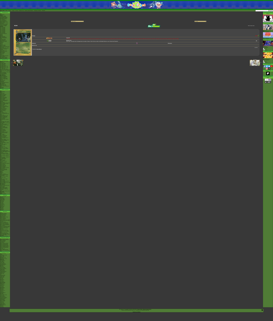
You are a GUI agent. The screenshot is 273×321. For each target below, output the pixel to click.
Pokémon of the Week (3, 41)
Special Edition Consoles (3, 187)
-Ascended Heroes (3, 263)
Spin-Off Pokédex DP (3, 37)
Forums (9, 10)
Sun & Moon (2, 112)
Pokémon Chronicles (3, 72)
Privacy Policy (139, 309)
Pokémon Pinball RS (3, 166)
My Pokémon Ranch (3, 158)
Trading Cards (5, 252)
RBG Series (2, 200)
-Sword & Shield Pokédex (4, 21)
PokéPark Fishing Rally (3, 169)
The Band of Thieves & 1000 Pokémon (4, 125)
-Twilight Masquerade (3, 271)
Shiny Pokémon (2, 74)
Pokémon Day (2, 50)
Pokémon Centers (2, 45)
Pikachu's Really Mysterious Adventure (4, 247)
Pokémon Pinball (2, 180)
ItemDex (1, 34)
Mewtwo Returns (2, 216)
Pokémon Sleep (2, 99)
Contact (13, 10)
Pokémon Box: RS (3, 165)
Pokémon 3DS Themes (3, 188)
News (1, 13)
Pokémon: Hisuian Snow (3, 78)
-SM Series (1, 277)
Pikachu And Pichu (3, 240)
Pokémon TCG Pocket (3, 100)
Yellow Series (2, 201)
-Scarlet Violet (2, 276)
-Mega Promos (2, 283)
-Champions (2, 42)
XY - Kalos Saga (2, 68)
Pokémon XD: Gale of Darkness (5, 163)
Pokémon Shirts (2, 52)
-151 (0, 274)
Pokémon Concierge (3, 84)
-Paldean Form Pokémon (3, 58)
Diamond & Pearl (2, 146)
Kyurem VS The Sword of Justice (5, 226)
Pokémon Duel (2, 131)
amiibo (1, 190)
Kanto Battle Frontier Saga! (4, 66)
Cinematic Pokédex (3, 39)
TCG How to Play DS (3, 144)
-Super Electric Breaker (3, 297)
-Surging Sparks (2, 269)
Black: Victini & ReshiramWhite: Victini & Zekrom (5, 225)
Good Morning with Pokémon (4, 82)
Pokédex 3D (2, 141)
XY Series (1, 208)
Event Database (2, 56)
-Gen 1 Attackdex (2, 27)
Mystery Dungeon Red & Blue (4, 167)
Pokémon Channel (2, 164)
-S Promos (1, 306)
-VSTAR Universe (2, 303)
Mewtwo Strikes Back (3, 214)
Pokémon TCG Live (3, 110)
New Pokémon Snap (3, 109)
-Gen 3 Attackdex (2, 28)
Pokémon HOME (2, 104)
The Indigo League (3, 63)
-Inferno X (1, 291)
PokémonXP (2, 47)
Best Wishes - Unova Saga (4, 67)
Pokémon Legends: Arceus (4, 103)
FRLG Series (2, 203)
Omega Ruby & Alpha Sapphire (4, 121)
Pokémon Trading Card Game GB (5, 182)
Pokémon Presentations (3, 51)
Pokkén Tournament (3, 130)
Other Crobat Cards (251, 25)
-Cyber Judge (2, 302)
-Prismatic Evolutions (3, 268)
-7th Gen (1, 44)
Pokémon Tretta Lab (3, 136)
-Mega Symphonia (2, 292)
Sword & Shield (2, 102)
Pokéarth (43, 10)
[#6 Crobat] (23, 55)
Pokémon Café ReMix (3, 97)
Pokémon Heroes (2, 217)
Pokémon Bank (2, 122)
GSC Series (2, 202)
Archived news (2, 14)
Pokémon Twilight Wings (3, 76)
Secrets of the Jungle (3, 234)
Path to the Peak (2, 80)
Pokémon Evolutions (3, 77)
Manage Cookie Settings (147, 309)
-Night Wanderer (2, 299)
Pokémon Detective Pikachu (4, 236)
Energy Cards (2, 256)
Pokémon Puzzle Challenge (4, 174)
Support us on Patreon (136, 311)
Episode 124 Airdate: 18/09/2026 (266, 59)
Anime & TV (5, 59)
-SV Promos (2, 284)
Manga (5, 195)
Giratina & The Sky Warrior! (4, 222)
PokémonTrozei (2, 168)
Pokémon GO (2, 96)
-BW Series (1, 279)
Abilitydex (1, 35)
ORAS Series (2, 209)
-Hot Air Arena (2, 295)
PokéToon (1, 79)
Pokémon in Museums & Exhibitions (3, 49)
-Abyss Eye (1, 288)
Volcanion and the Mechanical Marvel (4, 231)
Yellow (1, 178)
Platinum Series (2, 205)
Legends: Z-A (2, 93)
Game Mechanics (2, 184)
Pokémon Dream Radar (3, 135)
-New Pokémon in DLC (3, 57)
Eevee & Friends (2, 248)
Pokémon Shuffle (2, 126)
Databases (5, 12)
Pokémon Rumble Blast (3, 140)
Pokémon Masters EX (3, 105)
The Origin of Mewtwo (3, 213)
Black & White (2, 134)
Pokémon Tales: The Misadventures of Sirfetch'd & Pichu (4, 86)
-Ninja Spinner (2, 289)
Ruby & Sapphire (2, 160)
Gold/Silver (1, 172)
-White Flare (2, 266)
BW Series (1, 207)
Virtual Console (2, 186)
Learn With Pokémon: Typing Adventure (4, 143)
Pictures (266, 62)
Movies (5, 211)
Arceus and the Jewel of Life (4, 223)
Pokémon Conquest (3, 139)
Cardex (1, 38)
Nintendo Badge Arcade (3, 132)
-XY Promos (2, 286)
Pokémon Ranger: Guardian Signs (4, 148)
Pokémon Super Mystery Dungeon (3, 128)
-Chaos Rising (2, 262)
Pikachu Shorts (5, 237)
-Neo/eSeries (2, 281)
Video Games (5, 89)
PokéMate (1, 171)
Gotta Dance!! (2, 242)
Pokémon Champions (3, 94)
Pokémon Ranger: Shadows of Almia (4, 156)
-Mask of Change (2, 300)
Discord (16, 10)
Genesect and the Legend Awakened (4, 228)
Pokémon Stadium (2, 181)
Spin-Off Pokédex (2, 36)
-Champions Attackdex (3, 33)
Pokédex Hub (21, 10)
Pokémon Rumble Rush (3, 116)
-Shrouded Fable (2, 270)
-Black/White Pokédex (3, 18)
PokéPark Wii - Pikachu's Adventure (4, 152)
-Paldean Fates (2, 272)
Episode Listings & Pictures (4, 61)
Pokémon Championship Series (4, 46)
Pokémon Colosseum (3, 162)
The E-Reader (2, 170)
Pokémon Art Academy (3, 124)
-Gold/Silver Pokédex (3, 16)
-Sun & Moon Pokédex (3, 20)
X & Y (1, 120)
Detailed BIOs (2, 198)
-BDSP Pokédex (2, 22)
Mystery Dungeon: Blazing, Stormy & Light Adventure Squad (5, 151)
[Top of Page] (262, 310)
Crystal (1, 173)
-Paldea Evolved (2, 275)
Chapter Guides (2, 199)
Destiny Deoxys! (2, 219)
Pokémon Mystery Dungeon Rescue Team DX (4, 107)
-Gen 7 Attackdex (2, 31)
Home (6, 10)
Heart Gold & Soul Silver (3, 147)
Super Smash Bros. (3, 183)
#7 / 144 (255, 59)
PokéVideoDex (2, 81)
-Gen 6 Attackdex (2, 30)
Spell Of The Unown (3, 215)
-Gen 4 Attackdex (2, 29)
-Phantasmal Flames (3, 264)
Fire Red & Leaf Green (3, 161)
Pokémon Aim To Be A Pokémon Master (5, 71)
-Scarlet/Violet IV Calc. (3, 40)
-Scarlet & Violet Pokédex (4, 24)
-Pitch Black (2, 261)
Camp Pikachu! (2, 241)
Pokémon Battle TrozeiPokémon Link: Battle (5, 123)
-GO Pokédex (2, 23)
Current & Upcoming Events (4, 55)
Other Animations (2, 83)
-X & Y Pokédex (2, 19)
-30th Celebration (2, 260)
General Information (3, 196)
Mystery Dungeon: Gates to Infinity (4, 138)
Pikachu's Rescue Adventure (4, 239)
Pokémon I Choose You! (3, 232)
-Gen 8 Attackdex (2, 32)
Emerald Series (2, 204)
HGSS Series (2, 206)
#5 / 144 (18, 59)
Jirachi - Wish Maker (3, 218)
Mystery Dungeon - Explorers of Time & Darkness (5, 157)
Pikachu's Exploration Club (4, 245)
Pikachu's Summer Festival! (4, 243)
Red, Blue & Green (3, 177)
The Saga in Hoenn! (3, 65)
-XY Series (1, 278)
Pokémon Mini (2, 175)
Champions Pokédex (37, 10)
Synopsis (265, 61)
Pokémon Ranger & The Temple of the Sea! (5, 221)
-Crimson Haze (2, 301)
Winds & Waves (2, 91)
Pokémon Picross (2, 129)
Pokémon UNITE (2, 98)
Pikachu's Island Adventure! (4, 244)
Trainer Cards (2, 255)
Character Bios (2, 62)
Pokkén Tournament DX (3, 117)
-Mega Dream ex (2, 290)
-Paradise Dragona (3, 298)
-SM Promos (2, 285)
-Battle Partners (2, 296)
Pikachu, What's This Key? (4, 249)
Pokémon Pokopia (2, 95)
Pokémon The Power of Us (4, 233)
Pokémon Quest (2, 118)
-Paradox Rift (2, 273)
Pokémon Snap (2, 179)
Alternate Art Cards (3, 257)
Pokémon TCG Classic (3, 258)
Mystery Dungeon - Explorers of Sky (5, 154)
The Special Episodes (3, 73)
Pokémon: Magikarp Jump (4, 115)
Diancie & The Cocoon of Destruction (4, 229)
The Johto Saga (2, 64)
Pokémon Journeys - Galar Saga (5, 69)
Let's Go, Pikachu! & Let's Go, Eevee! (4, 114)
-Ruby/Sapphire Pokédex (3, 17)
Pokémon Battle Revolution (4, 153)
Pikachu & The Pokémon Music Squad (4, 250)
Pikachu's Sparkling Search (4, 246)
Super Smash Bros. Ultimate (4, 119)
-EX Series (1, 280)
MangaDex (1, 197)
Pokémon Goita (2, 192)
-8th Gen (1, 43)
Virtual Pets (1, 189)
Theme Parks (2, 53)
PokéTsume (2, 88)
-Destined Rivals (2, 267)
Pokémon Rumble (2, 149)
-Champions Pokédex (3, 25)
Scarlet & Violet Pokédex (29, 10)
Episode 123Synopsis (265, 47)
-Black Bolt (1, 265)
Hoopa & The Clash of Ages (4, 230)
